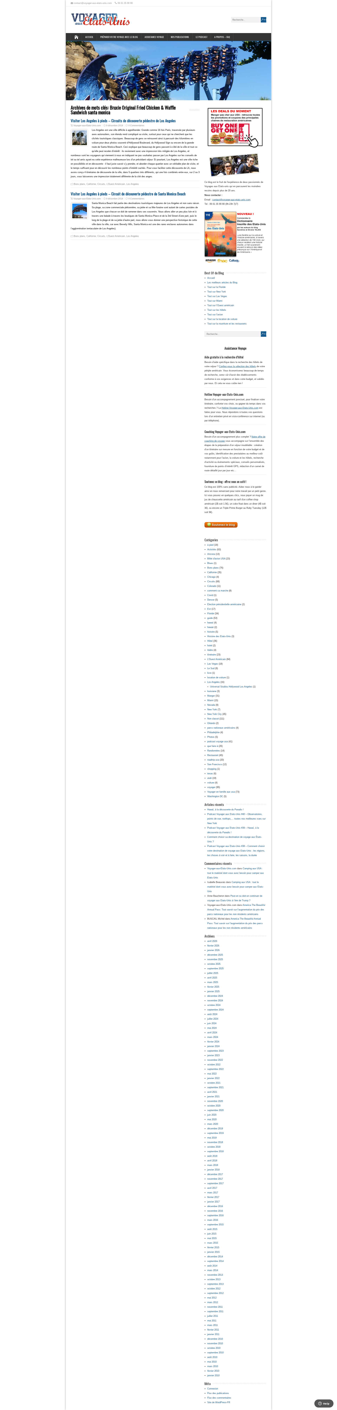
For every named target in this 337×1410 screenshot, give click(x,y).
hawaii (210, 627)
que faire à (212, 746)
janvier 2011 (213, 1334)
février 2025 (213, 986)
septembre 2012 (215, 1293)
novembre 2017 (215, 1179)
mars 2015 (212, 1243)
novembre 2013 (215, 1275)
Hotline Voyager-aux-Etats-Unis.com (240, 408)
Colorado (211, 586)
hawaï (210, 622)
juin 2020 (211, 1115)
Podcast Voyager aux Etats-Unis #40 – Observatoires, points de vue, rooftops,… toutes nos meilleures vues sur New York (236, 819)
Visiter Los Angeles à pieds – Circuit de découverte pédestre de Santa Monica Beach (128, 193)
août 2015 (212, 1229)
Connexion (212, 1388)
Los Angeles (132, 184)
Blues (210, 563)
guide (210, 618)
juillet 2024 (212, 1018)
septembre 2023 (215, 1050)
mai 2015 (212, 1238)
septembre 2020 (215, 1110)
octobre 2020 (213, 1105)
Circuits (101, 184)
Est (209, 609)
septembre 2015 (215, 1224)
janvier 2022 (213, 1078)
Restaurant (212, 755)
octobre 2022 (213, 1064)
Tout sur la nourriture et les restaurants (227, 323)
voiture (210, 782)
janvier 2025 (213, 991)
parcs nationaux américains (221, 727)
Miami (210, 700)
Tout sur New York (216, 291)
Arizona (211, 554)
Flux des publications (218, 1393)
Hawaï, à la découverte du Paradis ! (225, 809)
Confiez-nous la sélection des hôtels (237, 366)
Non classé (213, 718)
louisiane (211, 691)
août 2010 (212, 1357)
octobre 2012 (213, 1288)
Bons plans (79, 184)
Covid (210, 595)
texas (210, 773)
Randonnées (213, 750)
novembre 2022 (215, 1060)
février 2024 (213, 1041)
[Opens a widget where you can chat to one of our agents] (323, 1403)
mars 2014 (212, 1270)
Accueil (89, 37)
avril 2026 (212, 941)
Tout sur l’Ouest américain (220, 305)
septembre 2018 (215, 1151)
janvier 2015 (213, 1252)
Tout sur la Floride (216, 287)
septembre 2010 (215, 1352)
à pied (210, 545)
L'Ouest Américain (116, 184)
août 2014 (212, 1265)
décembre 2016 (215, 1206)
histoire (211, 631)
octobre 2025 (213, 964)
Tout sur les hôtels (216, 310)
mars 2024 (212, 1037)
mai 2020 (212, 1119)
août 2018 (212, 1156)
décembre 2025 (215, 954)
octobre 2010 (213, 1348)
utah (209, 778)
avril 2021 (212, 1092)
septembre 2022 (215, 1069)
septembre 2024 (215, 1009)
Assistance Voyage (154, 37)
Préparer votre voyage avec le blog (119, 37)
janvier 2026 (213, 950)
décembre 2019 (215, 1128)
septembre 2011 (215, 1311)
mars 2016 (212, 1220)
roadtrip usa (213, 759)
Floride (210, 613)
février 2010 (213, 1371)
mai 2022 (212, 1073)
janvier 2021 (213, 1096)
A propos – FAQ (222, 37)
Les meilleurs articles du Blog (222, 282)
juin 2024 (211, 1023)
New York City (214, 714)
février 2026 (213, 945)
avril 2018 (212, 1160)
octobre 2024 (213, 1005)
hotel (209, 645)
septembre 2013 (215, 1284)
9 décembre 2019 (114, 125)
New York (212, 709)
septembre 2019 (215, 1133)
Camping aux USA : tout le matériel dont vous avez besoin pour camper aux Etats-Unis (235, 873)
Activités (211, 549)
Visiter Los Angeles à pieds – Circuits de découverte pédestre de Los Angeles (123, 120)
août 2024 (212, 1014)
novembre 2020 (215, 1101)
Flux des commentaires (219, 1397)
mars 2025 (212, 982)
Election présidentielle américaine (224, 604)
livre (209, 673)
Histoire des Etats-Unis (219, 636)
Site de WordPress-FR (218, 1402)
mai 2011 (211, 1320)
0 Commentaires (136, 125)
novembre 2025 (215, 959)
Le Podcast (201, 37)
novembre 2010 (215, 1343)
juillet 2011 (212, 1316)
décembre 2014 (215, 1256)
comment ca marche (217, 590)
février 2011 (213, 1329)
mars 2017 (212, 1192)
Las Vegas (212, 663)
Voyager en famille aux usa (221, 791)
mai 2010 (212, 1361)
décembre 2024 (215, 996)
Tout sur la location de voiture (222, 319)
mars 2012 (212, 1302)
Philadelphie (213, 732)
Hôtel (210, 641)
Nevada (211, 705)
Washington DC (215, 796)
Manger (211, 695)
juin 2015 (211, 1233)
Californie (91, 184)
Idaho (210, 650)
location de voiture (216, 677)
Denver (210, 599)
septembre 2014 (215, 1261)
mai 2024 (212, 1028)
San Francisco (214, 764)
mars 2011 (212, 1325)
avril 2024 (212, 1032)
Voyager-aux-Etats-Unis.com (87, 125)
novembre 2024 (215, 1000)
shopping (211, 769)
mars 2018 (212, 1165)
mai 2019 (212, 1137)
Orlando (211, 723)
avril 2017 (212, 1188)
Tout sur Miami (214, 300)
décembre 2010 (215, 1339)
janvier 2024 (213, 1046)
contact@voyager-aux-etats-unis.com (231, 199)
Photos (210, 737)
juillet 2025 (212, 973)
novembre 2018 (215, 1142)
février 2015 (213, 1247)
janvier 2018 (213, 1169)
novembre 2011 (215, 1307)
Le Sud (210, 668)
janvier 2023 (213, 1055)
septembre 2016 (215, 1215)
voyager (211, 787)
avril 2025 (212, 977)
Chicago (211, 577)
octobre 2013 (213, 1279)
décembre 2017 (215, 1174)
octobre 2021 (213, 1083)
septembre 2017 (215, 1183)
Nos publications (180, 37)
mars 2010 (212, 1366)
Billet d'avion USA (216, 558)
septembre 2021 (215, 1087)
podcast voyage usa (217, 741)
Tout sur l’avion (215, 314)
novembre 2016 (215, 1211)
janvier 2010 (213, 1375)
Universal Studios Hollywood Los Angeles (231, 686)
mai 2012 (212, 1297)
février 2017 (213, 1197)
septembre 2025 (215, 968)
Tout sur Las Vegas (217, 296)
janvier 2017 (213, 1201)
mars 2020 (212, 1124)
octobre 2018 (213, 1147)
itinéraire (211, 654)
